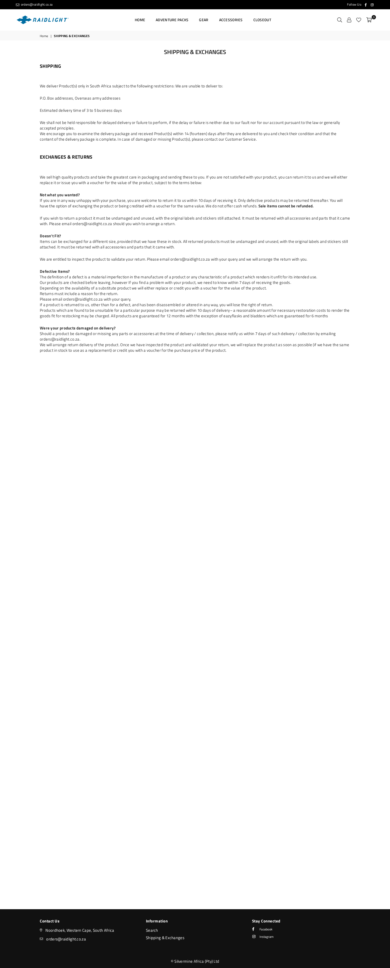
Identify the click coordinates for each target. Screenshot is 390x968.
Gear (203, 20)
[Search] (339, 20)
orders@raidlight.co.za (36, 4)
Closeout (262, 20)
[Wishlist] (359, 20)
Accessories (231, 20)
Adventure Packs (172, 20)
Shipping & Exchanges (165, 938)
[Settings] (349, 20)
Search (152, 930)
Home (140, 20)
